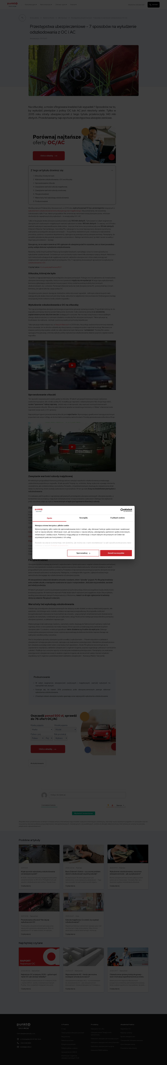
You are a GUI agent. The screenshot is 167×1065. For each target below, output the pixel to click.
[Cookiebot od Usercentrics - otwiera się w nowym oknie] (122, 510)
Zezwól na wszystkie (116, 553)
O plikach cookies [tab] (117, 518)
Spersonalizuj (81, 553)
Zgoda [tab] (49, 518)
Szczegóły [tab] (83, 518)
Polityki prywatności (59, 546)
